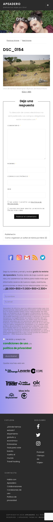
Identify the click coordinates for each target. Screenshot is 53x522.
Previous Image (13, 40)
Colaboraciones (14, 486)
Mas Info (24, 391)
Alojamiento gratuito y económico (12, 437)
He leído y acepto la (25, 203)
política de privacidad (17, 348)
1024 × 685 (26, 91)
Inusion (42, 517)
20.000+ (10, 288)
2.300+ (42, 288)
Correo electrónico (19, 176)
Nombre (12, 163)
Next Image (26, 40)
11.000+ (27, 288)
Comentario (14, 125)
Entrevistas (12, 444)
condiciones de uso (15, 343)
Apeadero (11, 4)
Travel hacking (13, 461)
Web (9, 189)
